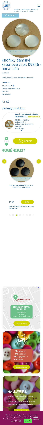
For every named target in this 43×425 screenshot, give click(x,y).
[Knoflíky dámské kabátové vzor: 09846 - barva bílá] (10, 128)
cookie (36, 417)
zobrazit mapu (21, 323)
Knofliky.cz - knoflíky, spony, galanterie (25, 9)
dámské (24, 11)
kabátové (31, 11)
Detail (27, 202)
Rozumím (28, 421)
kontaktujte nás (21, 367)
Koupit (28, 141)
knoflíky (16, 11)
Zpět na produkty (10, 15)
